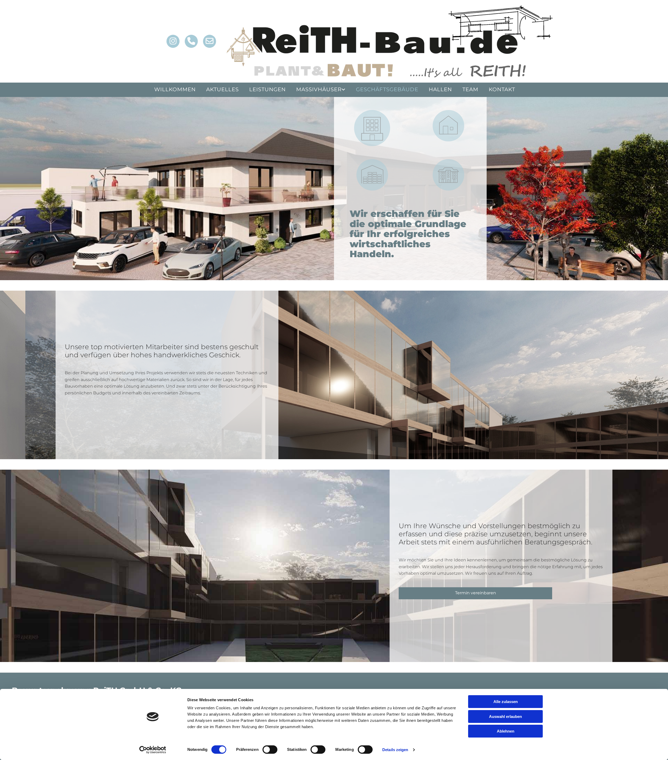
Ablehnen (505, 731)
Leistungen (267, 89)
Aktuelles (222, 89)
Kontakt (502, 89)
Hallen (440, 89)
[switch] (270, 749)
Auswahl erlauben (505, 716)
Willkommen (175, 89)
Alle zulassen (505, 701)
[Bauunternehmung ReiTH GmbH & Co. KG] (389, 41)
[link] (321, 90)
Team (470, 89)
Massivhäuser (319, 89)
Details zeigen (395, 749)
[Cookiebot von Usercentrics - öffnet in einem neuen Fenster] (153, 750)
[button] (475, 593)
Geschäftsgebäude (387, 89)
